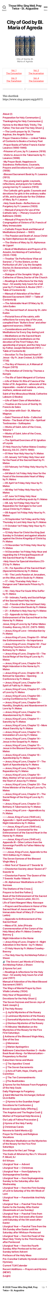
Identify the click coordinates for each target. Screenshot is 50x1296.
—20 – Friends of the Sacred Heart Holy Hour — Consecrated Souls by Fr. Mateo (24, 606)
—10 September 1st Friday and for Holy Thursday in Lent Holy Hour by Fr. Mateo (24, 521)
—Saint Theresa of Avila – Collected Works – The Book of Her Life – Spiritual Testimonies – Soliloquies (24, 420)
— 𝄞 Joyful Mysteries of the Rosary (22, 1012)
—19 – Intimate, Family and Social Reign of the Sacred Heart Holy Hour (24, 599)
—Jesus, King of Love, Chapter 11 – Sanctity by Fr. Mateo (22, 720)
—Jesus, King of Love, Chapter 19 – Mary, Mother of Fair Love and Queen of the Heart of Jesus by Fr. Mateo (24, 777)
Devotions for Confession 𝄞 (18, 1105)
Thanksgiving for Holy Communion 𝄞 (23, 121)
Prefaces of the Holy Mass (17, 1255)
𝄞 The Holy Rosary (13, 1008)
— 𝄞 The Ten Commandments (19, 1077)
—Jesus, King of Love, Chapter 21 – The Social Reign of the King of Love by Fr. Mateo (24, 797)
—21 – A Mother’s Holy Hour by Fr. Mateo (25, 610)
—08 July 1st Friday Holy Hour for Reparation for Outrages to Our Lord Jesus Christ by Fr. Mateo (22, 505)
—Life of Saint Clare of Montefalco (21, 400)
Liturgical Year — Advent (16, 1164)
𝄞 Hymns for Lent (12, 968)
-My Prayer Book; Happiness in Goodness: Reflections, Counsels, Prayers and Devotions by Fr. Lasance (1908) (23, 166)
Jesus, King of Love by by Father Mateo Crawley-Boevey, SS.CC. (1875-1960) (24, 626)
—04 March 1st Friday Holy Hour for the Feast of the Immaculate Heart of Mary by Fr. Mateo (24, 476)
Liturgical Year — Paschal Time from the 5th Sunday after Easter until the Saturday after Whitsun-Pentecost (24, 1229)
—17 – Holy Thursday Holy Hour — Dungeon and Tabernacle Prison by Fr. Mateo (23, 584)
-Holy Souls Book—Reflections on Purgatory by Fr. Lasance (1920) (21, 205)
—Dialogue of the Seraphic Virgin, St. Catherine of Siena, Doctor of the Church (25, 276)
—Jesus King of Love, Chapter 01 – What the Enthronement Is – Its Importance (25, 639)
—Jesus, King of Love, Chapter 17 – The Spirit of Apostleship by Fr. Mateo (24, 763)
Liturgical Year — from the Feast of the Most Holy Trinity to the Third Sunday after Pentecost (23, 1239)
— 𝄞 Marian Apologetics (16, 1046)
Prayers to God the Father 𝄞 (18, 892)
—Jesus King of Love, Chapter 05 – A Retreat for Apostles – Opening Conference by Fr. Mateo (23, 676)
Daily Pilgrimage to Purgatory (19, 1091)
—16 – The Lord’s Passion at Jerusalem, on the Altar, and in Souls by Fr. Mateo (24, 576)
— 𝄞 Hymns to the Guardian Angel (21, 1101)
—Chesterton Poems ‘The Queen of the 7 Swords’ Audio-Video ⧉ (24, 877)
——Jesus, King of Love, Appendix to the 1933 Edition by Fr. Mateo (25, 853)
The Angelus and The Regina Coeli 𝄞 (22, 1112)
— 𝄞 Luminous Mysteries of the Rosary (24, 1016)
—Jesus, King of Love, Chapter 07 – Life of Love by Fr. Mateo (24, 691)
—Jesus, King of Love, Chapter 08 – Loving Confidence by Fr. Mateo (22, 697)
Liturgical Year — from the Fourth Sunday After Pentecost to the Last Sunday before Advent (22, 1248)
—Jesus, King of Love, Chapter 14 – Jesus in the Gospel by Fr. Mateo (22, 740)
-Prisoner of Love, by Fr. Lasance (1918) (24, 151)
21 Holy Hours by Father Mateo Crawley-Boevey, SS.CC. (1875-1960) (25, 448)
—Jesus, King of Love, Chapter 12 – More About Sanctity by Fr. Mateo (25, 727)
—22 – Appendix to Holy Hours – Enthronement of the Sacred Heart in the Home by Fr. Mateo (25, 617)
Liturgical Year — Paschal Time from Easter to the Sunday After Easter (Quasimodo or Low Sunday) (22, 1207)
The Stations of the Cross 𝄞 (18, 888)
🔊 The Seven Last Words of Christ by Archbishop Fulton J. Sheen (23, 963)
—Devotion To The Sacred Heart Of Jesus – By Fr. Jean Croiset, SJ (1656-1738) (23, 357)
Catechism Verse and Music (18, 1060)
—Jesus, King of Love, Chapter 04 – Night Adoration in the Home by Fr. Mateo (22, 666)
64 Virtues (8, 1160)
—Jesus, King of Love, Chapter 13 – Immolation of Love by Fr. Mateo (22, 733)
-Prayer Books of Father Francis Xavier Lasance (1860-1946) (24, 146)
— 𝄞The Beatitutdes (14, 1081)
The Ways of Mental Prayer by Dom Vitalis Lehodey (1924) (22, 990)
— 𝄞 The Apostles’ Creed (16, 1063)
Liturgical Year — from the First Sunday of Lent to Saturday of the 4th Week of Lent (24, 1190)
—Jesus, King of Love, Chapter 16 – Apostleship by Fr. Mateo (22, 756)
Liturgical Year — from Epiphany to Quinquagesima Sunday (21, 1173)
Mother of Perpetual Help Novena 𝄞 (22, 1116)
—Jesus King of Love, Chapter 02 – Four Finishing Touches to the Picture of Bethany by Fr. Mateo (24, 647)
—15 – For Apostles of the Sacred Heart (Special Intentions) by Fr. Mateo (24, 570)
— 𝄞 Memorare (11, 1043)
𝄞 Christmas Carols (13, 1126)
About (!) (7, 114)
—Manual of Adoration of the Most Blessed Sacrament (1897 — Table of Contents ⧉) (23, 296)
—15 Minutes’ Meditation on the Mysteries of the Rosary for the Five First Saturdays (22, 1029)
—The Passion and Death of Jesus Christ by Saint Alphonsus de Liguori (25, 237)
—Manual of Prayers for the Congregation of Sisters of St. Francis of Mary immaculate (24, 222)
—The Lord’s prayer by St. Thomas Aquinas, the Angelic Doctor (21, 133)
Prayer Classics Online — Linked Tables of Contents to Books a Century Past (24, 140)
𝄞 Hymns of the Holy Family (18, 1123)
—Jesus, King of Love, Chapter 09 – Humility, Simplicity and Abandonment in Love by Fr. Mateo (25, 705)
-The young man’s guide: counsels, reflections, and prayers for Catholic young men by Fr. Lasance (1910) (22, 184)
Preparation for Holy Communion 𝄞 (22, 117)
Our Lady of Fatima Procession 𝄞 (20, 1119)
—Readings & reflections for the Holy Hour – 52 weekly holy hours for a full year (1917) (23, 975)
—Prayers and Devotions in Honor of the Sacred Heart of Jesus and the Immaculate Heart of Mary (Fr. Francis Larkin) (25, 911)
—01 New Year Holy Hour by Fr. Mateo (23, 453)
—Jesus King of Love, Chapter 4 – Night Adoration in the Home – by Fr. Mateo (24, 943)
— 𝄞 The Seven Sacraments (18, 1067)
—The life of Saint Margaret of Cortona (24, 377)
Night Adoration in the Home (18, 938)
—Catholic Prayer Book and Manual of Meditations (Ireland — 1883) (23, 231)
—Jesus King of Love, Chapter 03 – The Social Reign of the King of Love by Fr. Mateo (24, 656)
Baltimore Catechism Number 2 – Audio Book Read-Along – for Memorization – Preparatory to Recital (24, 1053)
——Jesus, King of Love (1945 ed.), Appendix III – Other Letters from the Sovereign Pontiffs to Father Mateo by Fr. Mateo (24, 844)
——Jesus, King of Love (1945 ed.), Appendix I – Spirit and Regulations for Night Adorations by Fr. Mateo (23, 820)
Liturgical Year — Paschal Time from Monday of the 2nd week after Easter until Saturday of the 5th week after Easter (23, 1218)
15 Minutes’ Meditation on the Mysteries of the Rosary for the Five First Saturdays (25, 1143)
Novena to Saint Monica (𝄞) (17, 1130)
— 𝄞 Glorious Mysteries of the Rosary (23, 1023)
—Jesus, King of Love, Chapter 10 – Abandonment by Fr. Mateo (22, 714)
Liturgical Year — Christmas (18, 1167)
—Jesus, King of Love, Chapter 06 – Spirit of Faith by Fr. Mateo (22, 684)
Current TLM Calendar (15, 1265)
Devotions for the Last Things (19, 1150)
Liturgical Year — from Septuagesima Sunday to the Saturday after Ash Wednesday (23, 1181)
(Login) (7, 1275)
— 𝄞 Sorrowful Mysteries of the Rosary (24, 1019)
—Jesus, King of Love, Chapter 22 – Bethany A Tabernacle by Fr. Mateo (22, 805)
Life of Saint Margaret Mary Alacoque (23, 902)
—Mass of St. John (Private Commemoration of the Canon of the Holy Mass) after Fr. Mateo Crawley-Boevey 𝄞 (23, 930)
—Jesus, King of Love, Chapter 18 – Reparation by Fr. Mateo (22, 770)
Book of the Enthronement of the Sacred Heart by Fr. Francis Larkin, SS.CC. (25, 897)
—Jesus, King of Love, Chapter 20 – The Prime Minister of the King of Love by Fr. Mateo (24, 787)
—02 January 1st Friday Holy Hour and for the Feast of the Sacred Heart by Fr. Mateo (24, 460)
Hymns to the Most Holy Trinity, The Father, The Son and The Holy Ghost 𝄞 (23, 126)
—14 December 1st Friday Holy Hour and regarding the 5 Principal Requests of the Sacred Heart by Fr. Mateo (25, 554)
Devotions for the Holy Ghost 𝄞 (19, 998)
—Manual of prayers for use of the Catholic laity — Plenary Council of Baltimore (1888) (22, 212)
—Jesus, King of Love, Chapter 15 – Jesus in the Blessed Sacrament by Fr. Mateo (23, 748)
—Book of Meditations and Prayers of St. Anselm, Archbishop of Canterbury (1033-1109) (25, 252)
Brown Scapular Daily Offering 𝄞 (20, 1108)
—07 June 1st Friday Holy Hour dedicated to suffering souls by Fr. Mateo (25, 498)
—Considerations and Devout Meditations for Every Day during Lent (23, 331)
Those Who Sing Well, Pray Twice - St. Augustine (24, 7)
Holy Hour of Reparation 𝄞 (17, 994)
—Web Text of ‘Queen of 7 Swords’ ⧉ (23, 865)
